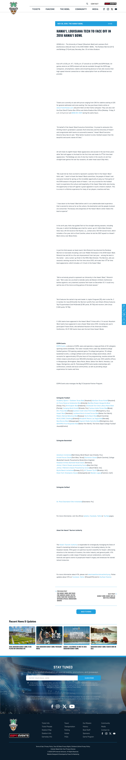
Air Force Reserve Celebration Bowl (69, 403)
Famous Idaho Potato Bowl (98, 408)
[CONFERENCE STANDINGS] (124, 310)
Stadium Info (46, 733)
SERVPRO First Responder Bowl (68, 424)
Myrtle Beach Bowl (90, 416)
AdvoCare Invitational (64, 455)
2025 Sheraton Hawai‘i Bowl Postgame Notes (49, 648)
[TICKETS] (124, 306)
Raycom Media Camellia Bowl (89, 421)
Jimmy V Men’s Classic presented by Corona (72, 465)
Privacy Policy (48, 746)
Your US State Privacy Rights (62, 746)
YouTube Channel (105, 577)
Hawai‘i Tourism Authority (68, 545)
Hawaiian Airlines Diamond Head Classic (70, 463)
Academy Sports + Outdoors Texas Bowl (71, 400)
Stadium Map (46, 730)
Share (110, 24)
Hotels (66, 733)
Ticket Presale (47, 726)
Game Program (88, 737)
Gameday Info (47, 737)
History (85, 726)
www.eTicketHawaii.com (65, 108)
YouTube (106, 516)
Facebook (93, 516)
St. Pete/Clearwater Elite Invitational (69, 502)
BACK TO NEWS (86, 612)
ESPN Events (61, 346)
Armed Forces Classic (64, 457)
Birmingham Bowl (72, 406)
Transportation (69, 726)
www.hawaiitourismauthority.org (99, 574)
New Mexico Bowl (63, 421)
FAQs (66, 737)
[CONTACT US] (124, 323)
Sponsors (86, 733)
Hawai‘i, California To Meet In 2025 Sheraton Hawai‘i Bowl (75, 648)
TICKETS (36, 9)
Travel (66, 723)
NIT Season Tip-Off (90, 470)
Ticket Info (46, 723)
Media (103, 726)
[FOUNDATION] (124, 319)
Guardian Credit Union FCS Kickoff (84, 411)
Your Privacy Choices (69, 749)
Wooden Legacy (96, 473)
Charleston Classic (90, 457)
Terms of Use (40, 746)
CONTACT (95, 4)
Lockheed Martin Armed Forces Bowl (86, 413)
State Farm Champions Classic (67, 473)
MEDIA (95, 9)
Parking (67, 730)
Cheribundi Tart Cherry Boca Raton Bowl (100, 406)
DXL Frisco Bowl (62, 411)
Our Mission (87, 723)
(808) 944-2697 (77, 113)
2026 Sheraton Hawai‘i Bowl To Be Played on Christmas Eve (20, 648)
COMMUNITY (81, 9)
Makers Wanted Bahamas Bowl (67, 416)
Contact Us (105, 730)
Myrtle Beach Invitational (65, 470)
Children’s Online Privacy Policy (80, 746)
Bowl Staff (86, 730)
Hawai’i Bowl (61, 413)
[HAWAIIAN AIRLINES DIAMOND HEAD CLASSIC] (124, 314)
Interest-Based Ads (56, 749)
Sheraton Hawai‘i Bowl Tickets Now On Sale (103, 648)
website (86, 516)
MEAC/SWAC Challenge (65, 418)
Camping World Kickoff (71, 408)
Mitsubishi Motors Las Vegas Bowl (91, 418)
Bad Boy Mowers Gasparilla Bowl (99, 403)
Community (105, 723)
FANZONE (50, 9)
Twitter (99, 516)
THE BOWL (65, 9)
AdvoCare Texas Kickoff (100, 400)
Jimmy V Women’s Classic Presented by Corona (73, 468)
